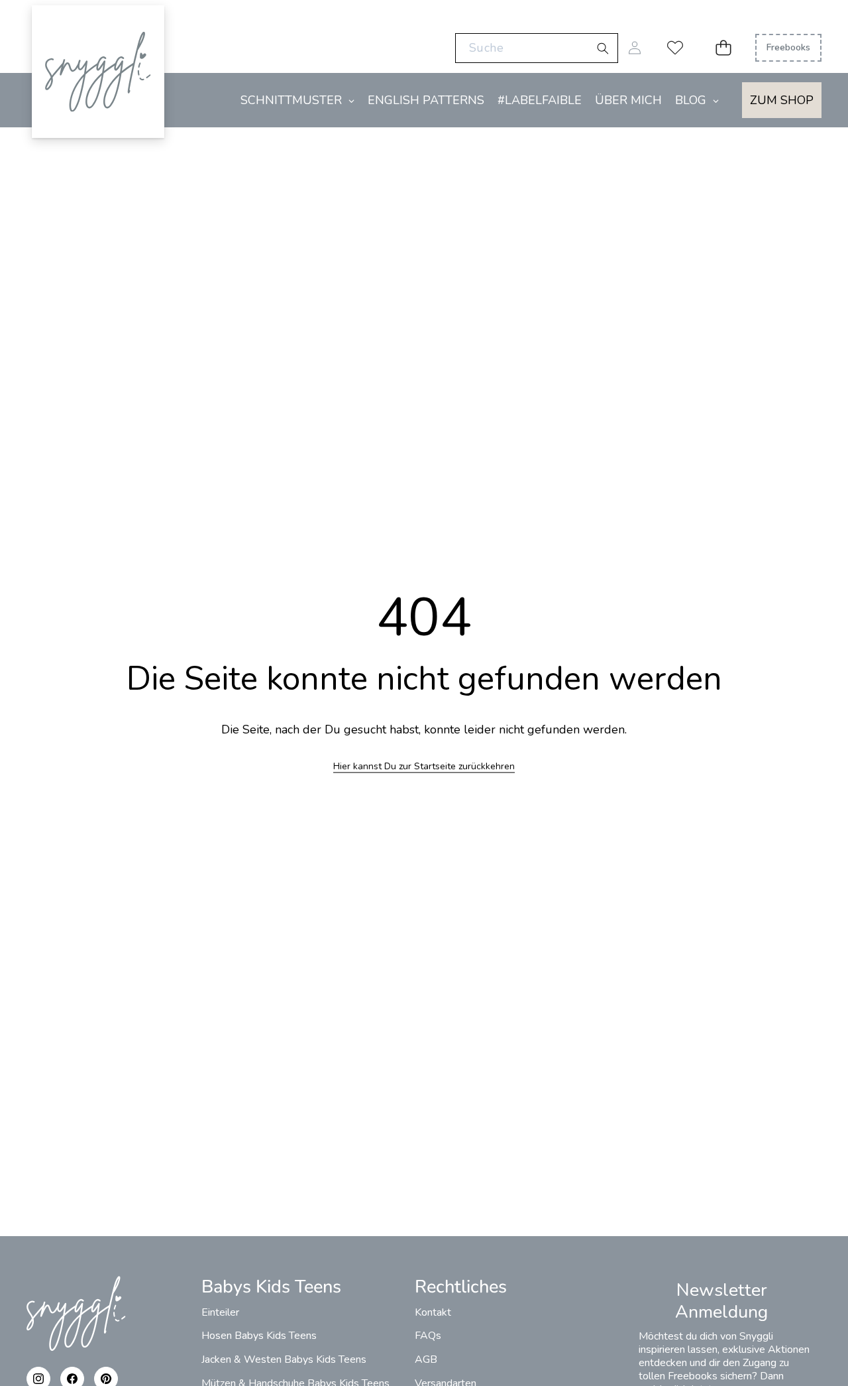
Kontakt (433, 1312)
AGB (426, 1359)
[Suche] (602, 49)
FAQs (428, 1335)
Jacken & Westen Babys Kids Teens (283, 1359)
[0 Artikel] (723, 48)
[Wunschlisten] (675, 48)
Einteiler (220, 1312)
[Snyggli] (98, 31)
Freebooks (788, 47)
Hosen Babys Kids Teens (259, 1335)
